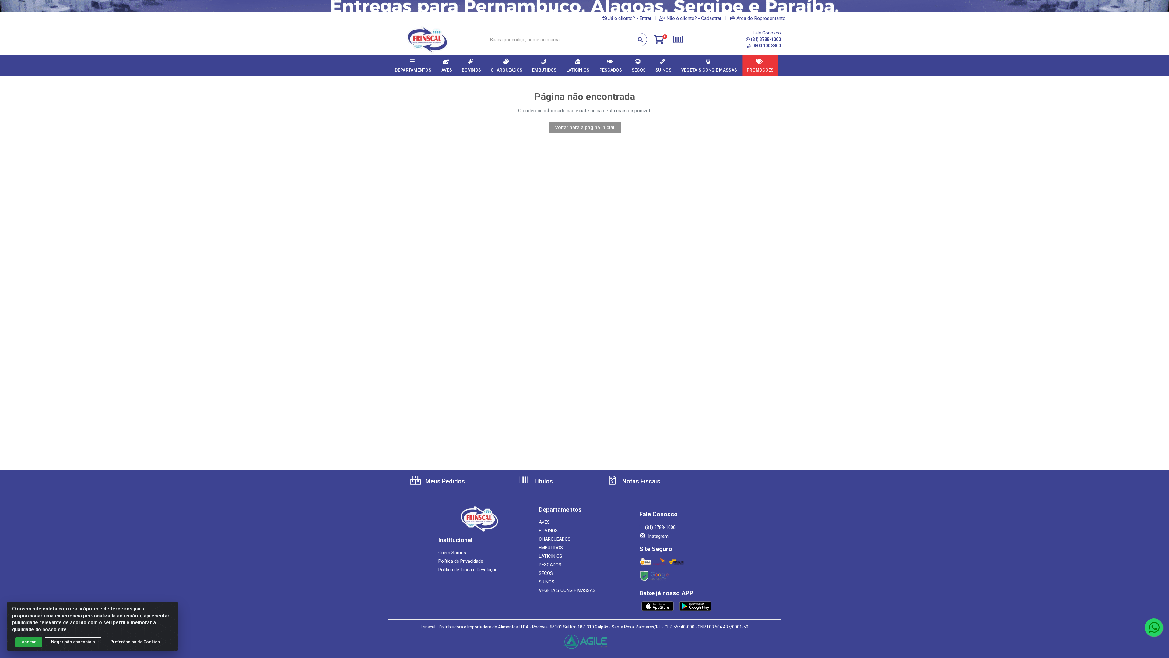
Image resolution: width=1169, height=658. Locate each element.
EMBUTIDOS (551, 547)
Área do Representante (760, 18)
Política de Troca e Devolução (468, 569)
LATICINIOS (550, 556)
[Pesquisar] (640, 39)
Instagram (658, 536)
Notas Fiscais (640, 481)
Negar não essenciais (73, 641)
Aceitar (29, 641)
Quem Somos (452, 552)
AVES (544, 522)
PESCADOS (550, 565)
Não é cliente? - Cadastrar (693, 18)
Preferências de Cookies (135, 641)
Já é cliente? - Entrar (629, 18)
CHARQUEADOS (554, 539)
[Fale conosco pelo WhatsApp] (1154, 627)
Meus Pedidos (444, 481)
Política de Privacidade (460, 561)
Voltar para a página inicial (584, 127)
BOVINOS (548, 530)
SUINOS (546, 582)
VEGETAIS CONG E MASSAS (567, 590)
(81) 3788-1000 (766, 39)
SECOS (546, 573)
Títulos (542, 481)
